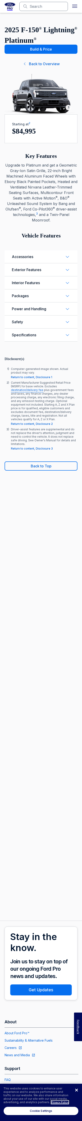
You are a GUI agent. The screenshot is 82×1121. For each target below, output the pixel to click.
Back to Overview (44, 64)
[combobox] (47, 6)
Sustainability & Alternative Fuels (29, 1040)
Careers (11, 1048)
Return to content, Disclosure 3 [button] (32, 448)
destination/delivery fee (27, 390)
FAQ (8, 1080)
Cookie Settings (41, 1111)
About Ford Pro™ (17, 1033)
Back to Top (41, 466)
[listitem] (41, 373)
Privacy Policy (60, 1102)
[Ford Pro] (10, 6)
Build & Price (41, 49)
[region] (41, 1102)
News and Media (17, 1055)
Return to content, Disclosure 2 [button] (32, 424)
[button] (74, 6)
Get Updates (41, 989)
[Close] (77, 1090)
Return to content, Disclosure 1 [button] (31, 377)
